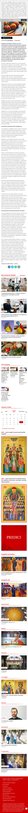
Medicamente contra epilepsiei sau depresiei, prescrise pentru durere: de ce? (14, 315)
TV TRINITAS (5, 786)
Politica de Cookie (5, 20)
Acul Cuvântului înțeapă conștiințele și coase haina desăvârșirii (13, 573)
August (14, 411)
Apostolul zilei (5, 604)
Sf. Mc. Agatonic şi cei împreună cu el (11, 647)
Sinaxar (3, 628)
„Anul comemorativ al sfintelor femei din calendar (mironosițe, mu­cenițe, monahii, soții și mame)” (13, 480)
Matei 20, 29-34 (5, 598)
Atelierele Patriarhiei (7, 798)
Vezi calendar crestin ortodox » (8, 428)
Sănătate (4, 34)
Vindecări (4, 671)
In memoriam (5, 751)
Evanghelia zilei (5, 580)
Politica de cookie (6, 778)
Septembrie (22, 411)
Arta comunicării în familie (9, 745)
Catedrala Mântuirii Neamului (9, 793)
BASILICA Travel (6, 795)
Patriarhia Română (6, 791)
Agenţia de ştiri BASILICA (8, 789)
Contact (4, 780)
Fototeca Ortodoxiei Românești (9, 782)
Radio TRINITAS (6, 784)
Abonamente (15, 780)
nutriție (16, 263)
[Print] (18, 267)
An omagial (4, 677)
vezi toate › (22, 275)
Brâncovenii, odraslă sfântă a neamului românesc (12, 696)
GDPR (11, 20)
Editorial (3, 703)
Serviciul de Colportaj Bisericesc (9, 796)
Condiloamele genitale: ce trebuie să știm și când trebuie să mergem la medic (13, 294)
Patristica (3, 653)
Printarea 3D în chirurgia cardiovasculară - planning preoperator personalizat (13, 336)
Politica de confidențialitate (17, 778)
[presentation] (1, 411)
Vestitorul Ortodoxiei (7, 788)
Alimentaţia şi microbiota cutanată (11, 357)
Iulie (6, 411)
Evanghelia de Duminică (8, 554)
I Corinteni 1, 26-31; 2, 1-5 (8, 622)
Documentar (4, 727)
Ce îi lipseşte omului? (7, 721)
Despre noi (9, 780)
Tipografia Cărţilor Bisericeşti (9, 800)
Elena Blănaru (10, 40)
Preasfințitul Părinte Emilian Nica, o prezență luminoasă (14, 770)
